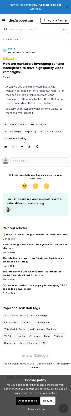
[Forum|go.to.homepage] (21, 20)
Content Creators (28, 343)
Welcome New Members (43, 329)
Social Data (11, 39)
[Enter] (6, 29)
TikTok (7, 336)
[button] (4, 21)
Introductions (11, 322)
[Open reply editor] (35, 160)
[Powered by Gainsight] (35, 356)
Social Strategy (12, 131)
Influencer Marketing (15, 138)
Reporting (30, 131)
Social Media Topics (15, 124)
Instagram (43, 322)
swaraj (12, 49)
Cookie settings (45, 364)
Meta (47, 336)
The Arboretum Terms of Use (18, 364)
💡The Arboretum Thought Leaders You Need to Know (35, 234)
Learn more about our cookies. (40, 393)
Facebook (28, 322)
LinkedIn (20, 336)
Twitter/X (58, 336)
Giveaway (34, 336)
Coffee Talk (9, 239)
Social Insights (38, 124)
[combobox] (35, 29)
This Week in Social (15, 329)
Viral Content (54, 131)
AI (41, 131)
